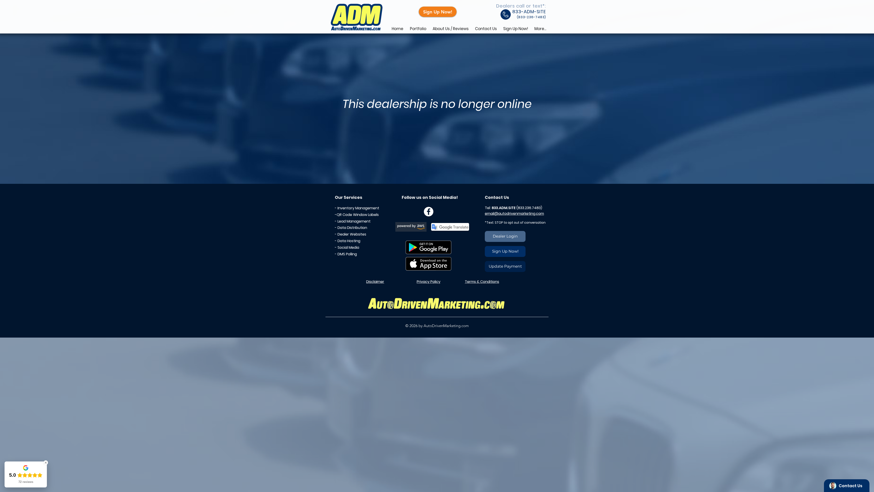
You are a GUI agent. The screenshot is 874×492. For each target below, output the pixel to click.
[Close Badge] (45, 462)
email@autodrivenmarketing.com (514, 213)
